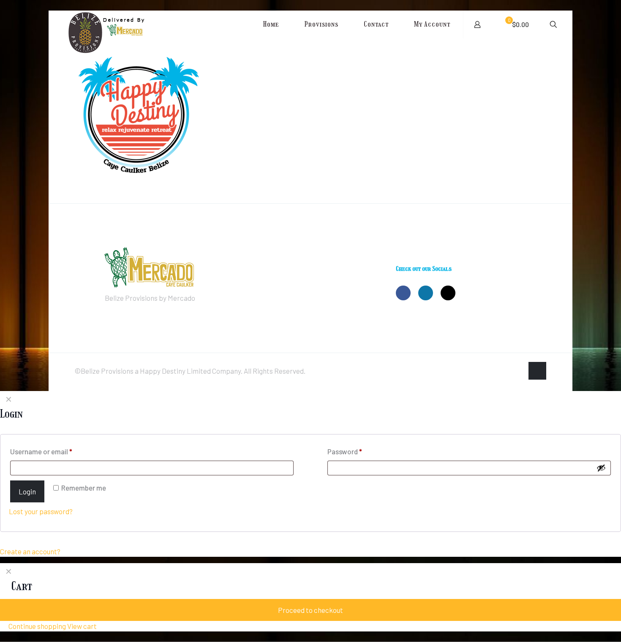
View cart (82, 626)
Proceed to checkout (310, 610)
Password (344, 451)
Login (27, 491)
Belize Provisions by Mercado (150, 298)
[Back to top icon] (537, 371)
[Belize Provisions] (125, 40)
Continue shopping (36, 626)
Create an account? (30, 551)
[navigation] (310, 597)
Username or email (41, 451)
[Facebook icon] (499, 371)
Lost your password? (41, 511)
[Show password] (601, 467)
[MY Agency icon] (517, 371)
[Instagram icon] (508, 371)
